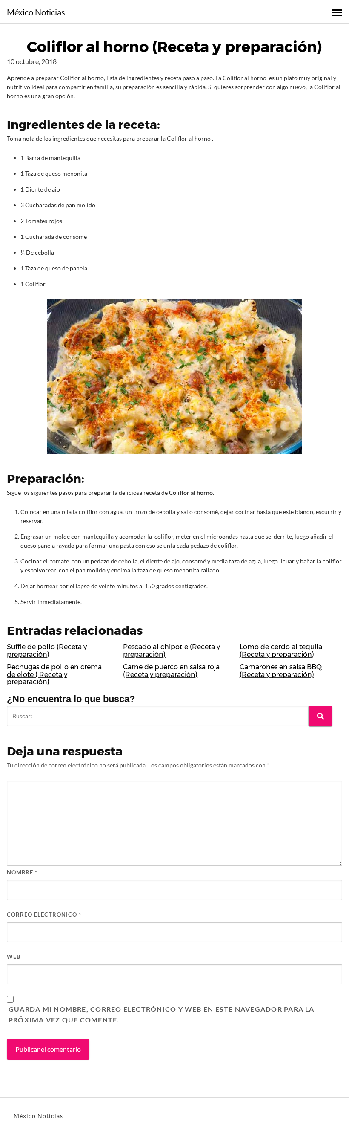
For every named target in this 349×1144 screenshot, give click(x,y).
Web (13, 956)
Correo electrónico (44, 914)
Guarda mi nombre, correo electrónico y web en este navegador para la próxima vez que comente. (162, 1014)
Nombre (22, 872)
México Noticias (36, 12)
